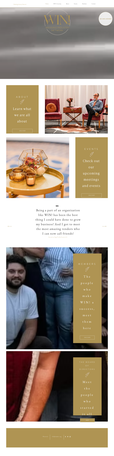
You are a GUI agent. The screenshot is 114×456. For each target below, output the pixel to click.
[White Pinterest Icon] (68, 436)
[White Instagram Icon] (70, 436)
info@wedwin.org (56, 436)
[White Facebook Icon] (65, 436)
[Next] (104, 226)
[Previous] (10, 226)
